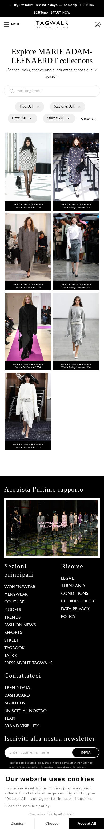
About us (14, 703)
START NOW (61, 12)
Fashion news (20, 625)
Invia (86, 753)
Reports (13, 633)
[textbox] (29, 107)
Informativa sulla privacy (70, 767)
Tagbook (14, 648)
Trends (12, 618)
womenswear (20, 587)
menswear (16, 594)
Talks (10, 656)
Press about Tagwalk (28, 663)
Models (12, 610)
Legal (67, 578)
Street (11, 640)
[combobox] (29, 107)
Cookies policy (78, 601)
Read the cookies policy (27, 806)
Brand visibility (21, 726)
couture (14, 602)
